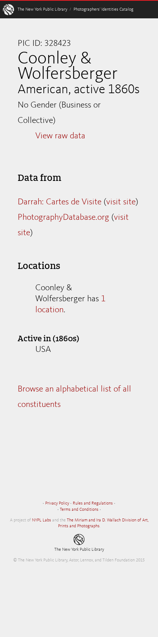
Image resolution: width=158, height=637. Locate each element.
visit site (121, 202)
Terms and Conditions (79, 509)
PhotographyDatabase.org (63, 217)
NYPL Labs (41, 520)
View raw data (60, 136)
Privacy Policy (57, 503)
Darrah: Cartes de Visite (59, 202)
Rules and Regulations (93, 503)
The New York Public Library (42, 9)
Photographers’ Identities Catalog (103, 9)
